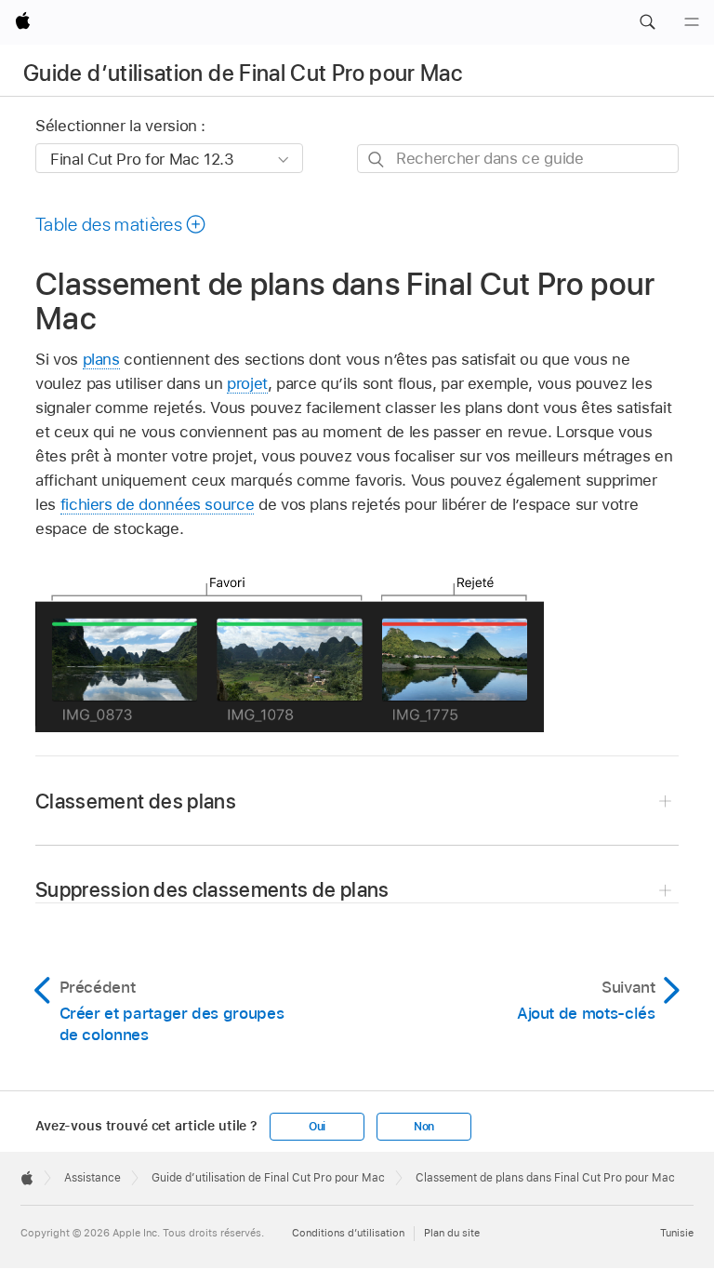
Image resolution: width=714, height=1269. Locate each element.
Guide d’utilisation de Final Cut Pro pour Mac (242, 73)
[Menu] (691, 22)
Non (424, 1126)
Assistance (92, 1177)
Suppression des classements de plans (212, 889)
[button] (647, 22)
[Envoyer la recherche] (377, 159)
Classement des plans (135, 801)
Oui (317, 1126)
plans (101, 359)
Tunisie (677, 1232)
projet (247, 383)
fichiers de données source (157, 504)
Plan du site (452, 1232)
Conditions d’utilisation (348, 1232)
